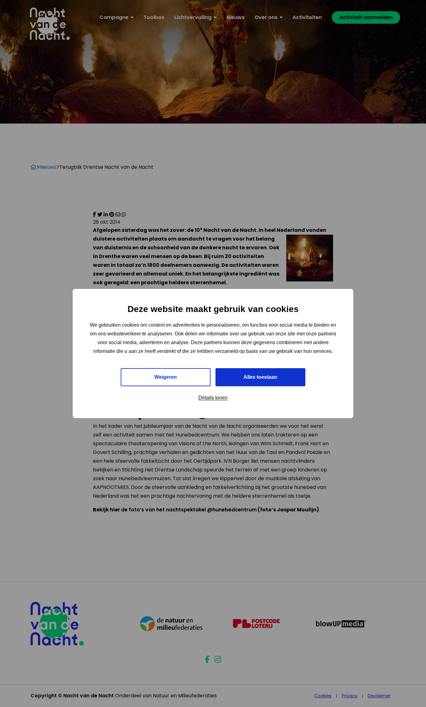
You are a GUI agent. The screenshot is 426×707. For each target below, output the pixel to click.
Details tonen (213, 397)
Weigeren (165, 377)
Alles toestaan (260, 377)
